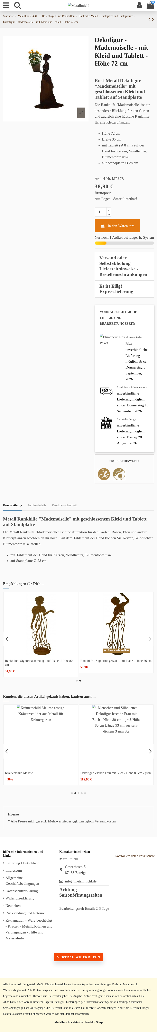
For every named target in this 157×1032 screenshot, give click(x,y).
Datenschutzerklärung (22, 891)
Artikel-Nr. (103, 179)
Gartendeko (87, 1022)
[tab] (124, 266)
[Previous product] (150, 19)
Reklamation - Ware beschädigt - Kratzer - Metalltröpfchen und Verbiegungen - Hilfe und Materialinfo (29, 929)
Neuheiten (13, 906)
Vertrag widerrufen (78, 957)
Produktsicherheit (64, 505)
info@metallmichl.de (80, 881)
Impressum (14, 870)
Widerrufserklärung (20, 898)
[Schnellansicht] (40, 653)
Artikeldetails (37, 505)
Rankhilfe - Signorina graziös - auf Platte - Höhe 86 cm (115, 660)
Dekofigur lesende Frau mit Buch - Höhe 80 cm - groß (115, 773)
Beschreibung (12, 505)
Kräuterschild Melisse (19, 773)
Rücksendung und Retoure (25, 913)
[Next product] (153, 19)
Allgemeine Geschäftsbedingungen (22, 881)
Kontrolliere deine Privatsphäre (135, 856)
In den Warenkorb (121, 226)
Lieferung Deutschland (22, 863)
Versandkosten (105, 821)
